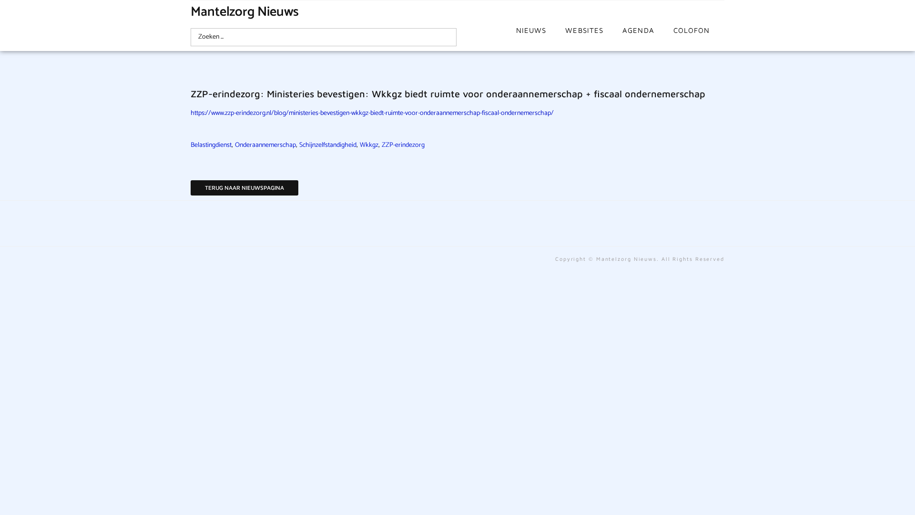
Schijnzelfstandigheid (327, 145)
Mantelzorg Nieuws (245, 12)
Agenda (638, 30)
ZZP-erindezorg (403, 145)
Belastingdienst (211, 145)
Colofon (691, 30)
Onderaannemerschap (265, 145)
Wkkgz (369, 145)
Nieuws (531, 30)
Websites (584, 30)
